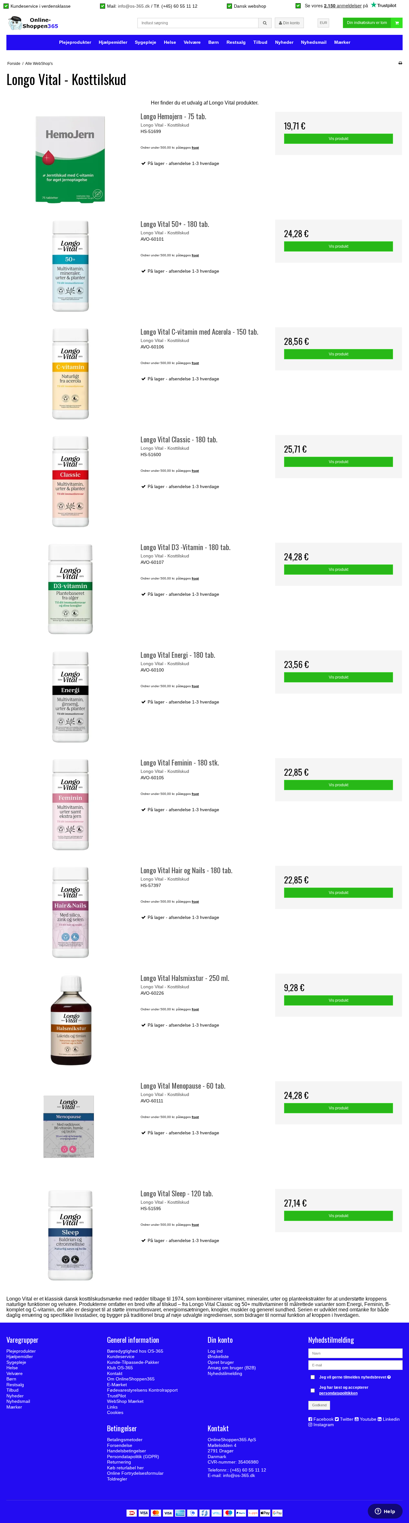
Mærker (342, 42)
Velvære (192, 42)
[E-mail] (355, 1364)
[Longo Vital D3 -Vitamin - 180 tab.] (70, 589)
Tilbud (260, 42)
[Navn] (355, 1353)
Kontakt (114, 1373)
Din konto (291, 23)
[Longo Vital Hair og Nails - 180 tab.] (70, 912)
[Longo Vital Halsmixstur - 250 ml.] (70, 1020)
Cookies (115, 1412)
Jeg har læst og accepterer (343, 1390)
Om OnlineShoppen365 (131, 1378)
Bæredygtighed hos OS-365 (135, 1351)
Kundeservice (121, 1356)
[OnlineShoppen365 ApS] (33, 23)
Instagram (323, 1424)
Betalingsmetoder (125, 1439)
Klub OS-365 (120, 1367)
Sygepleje (145, 42)
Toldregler (117, 1478)
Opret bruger (221, 1362)
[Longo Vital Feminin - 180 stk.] (70, 804)
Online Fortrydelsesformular (135, 1473)
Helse (170, 42)
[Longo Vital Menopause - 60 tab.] (70, 1128)
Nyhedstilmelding (225, 1373)
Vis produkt (338, 138)
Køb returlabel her (125, 1467)
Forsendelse (119, 1445)
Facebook (323, 1419)
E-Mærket (117, 1384)
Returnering (119, 1462)
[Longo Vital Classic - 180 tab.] (70, 481)
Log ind (215, 1351)
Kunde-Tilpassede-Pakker (133, 1362)
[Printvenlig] (400, 63)
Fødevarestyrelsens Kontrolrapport (142, 1390)
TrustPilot (116, 1395)
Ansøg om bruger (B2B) (232, 1367)
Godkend (319, 1405)
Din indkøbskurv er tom (367, 22)
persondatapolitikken (338, 1393)
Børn (213, 42)
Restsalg (236, 42)
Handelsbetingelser (126, 1450)
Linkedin (391, 1419)
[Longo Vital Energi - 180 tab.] (70, 697)
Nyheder (284, 42)
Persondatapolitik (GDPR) (133, 1456)
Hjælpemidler (113, 42)
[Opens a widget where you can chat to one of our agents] (385, 1512)
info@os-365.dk (134, 6)
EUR (323, 23)
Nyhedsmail (314, 42)
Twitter (346, 1419)
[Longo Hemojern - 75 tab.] (70, 158)
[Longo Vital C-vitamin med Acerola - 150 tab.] (70, 374)
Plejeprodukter (75, 42)
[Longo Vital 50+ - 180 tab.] (70, 266)
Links (112, 1407)
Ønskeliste (218, 1356)
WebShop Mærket (125, 1401)
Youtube (368, 1419)
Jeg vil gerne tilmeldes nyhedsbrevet (355, 1375)
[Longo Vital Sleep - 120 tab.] (70, 1235)
